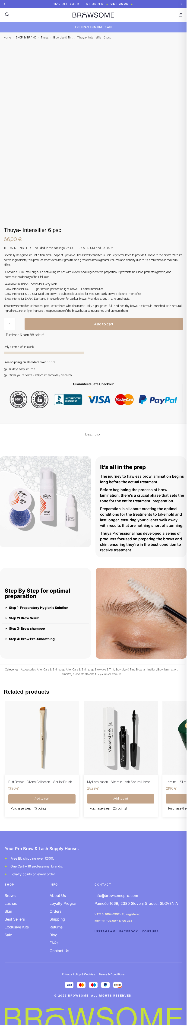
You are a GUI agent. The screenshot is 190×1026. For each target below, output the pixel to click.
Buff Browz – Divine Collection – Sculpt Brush (40, 782)
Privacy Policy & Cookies (78, 974)
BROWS (66, 674)
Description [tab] (93, 434)
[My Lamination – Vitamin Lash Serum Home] (121, 738)
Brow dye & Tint (63, 37)
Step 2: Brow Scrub (24, 618)
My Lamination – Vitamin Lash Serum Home (118, 782)
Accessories (28, 669)
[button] (4, 4)
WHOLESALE (112, 674)
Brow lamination (146, 669)
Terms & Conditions (112, 974)
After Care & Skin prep (51, 669)
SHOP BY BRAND (26, 37)
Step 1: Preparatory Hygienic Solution (38, 608)
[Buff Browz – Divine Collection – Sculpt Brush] (42, 738)
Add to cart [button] (42, 798)
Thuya (44, 37)
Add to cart (103, 324)
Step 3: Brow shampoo (27, 628)
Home (7, 37)
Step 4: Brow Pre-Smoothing (32, 639)
